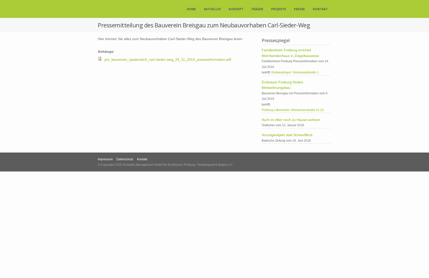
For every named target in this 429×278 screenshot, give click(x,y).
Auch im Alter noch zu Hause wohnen (291, 120)
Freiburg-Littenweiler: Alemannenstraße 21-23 (293, 110)
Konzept (236, 9)
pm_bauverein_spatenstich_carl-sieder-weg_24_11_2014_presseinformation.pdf (168, 59)
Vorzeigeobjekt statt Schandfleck (287, 135)
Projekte (278, 9)
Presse (299, 9)
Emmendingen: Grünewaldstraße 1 (295, 72)
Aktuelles (212, 9)
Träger (257, 9)
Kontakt (320, 9)
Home (191, 9)
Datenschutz (124, 159)
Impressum (105, 159)
